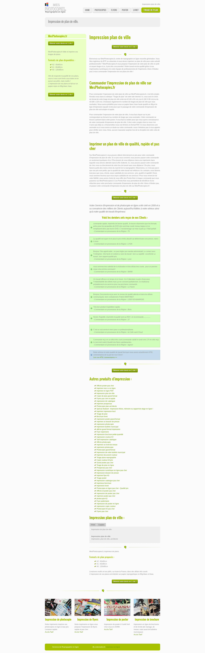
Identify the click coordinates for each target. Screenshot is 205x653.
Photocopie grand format (106, 450)
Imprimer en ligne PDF (105, 391)
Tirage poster (101, 478)
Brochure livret (102, 416)
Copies (101, 525)
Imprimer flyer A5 (103, 475)
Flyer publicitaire (103, 501)
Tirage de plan (151, 10)
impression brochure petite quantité (110, 434)
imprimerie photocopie (105, 447)
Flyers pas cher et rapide (106, 398)
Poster (125, 10)
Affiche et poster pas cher (106, 491)
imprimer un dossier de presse (108, 422)
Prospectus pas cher (104, 468)
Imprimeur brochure (104, 483)
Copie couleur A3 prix (105, 460)
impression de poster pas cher (108, 493)
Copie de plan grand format (107, 396)
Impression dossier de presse (108, 473)
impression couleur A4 (105, 437)
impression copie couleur (106, 506)
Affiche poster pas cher (105, 386)
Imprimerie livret (103, 486)
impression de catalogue (106, 401)
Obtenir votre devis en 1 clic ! (61, 43)
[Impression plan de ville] (55, 8)
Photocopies (100, 10)
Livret (136, 10)
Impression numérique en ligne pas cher (112, 470)
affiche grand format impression (108, 429)
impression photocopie (105, 424)
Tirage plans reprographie (106, 457)
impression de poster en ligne (108, 504)
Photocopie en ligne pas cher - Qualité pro (112, 488)
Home (87, 10)
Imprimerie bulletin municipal (107, 427)
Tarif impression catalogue (106, 439)
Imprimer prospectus (104, 404)
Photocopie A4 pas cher (106, 509)
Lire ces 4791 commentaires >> (105, 357)
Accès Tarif (49, 632)
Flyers (114, 10)
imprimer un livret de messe (107, 445)
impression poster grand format (108, 419)
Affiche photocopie (104, 442)
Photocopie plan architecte (107, 406)
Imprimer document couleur (107, 455)
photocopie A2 (102, 498)
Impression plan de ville (105, 393)
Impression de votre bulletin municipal (111, 452)
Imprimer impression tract (106, 411)
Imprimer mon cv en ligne (106, 388)
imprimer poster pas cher (106, 496)
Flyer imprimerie (103, 432)
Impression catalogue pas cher (108, 480)
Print (93, 525)
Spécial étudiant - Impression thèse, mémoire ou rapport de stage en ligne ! (125, 409)
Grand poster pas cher (105, 463)
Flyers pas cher (102, 511)
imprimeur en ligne (113, 647)
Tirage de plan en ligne (105, 465)
